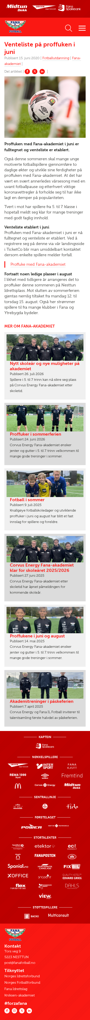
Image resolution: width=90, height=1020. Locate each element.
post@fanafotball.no (19, 963)
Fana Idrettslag (15, 989)
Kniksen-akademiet (19, 995)
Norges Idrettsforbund (22, 976)
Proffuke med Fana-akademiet (38, 264)
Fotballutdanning (55, 58)
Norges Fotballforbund (22, 983)
